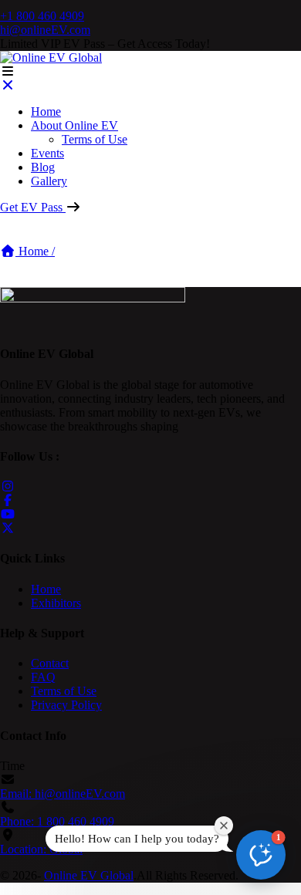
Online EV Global (89, 875)
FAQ (43, 677)
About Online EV (74, 125)
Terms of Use (94, 139)
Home (46, 111)
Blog (43, 167)
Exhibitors (56, 603)
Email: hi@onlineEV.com (62, 793)
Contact (50, 663)
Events (47, 153)
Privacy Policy (66, 704)
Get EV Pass (33, 207)
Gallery (49, 180)
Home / (35, 251)
